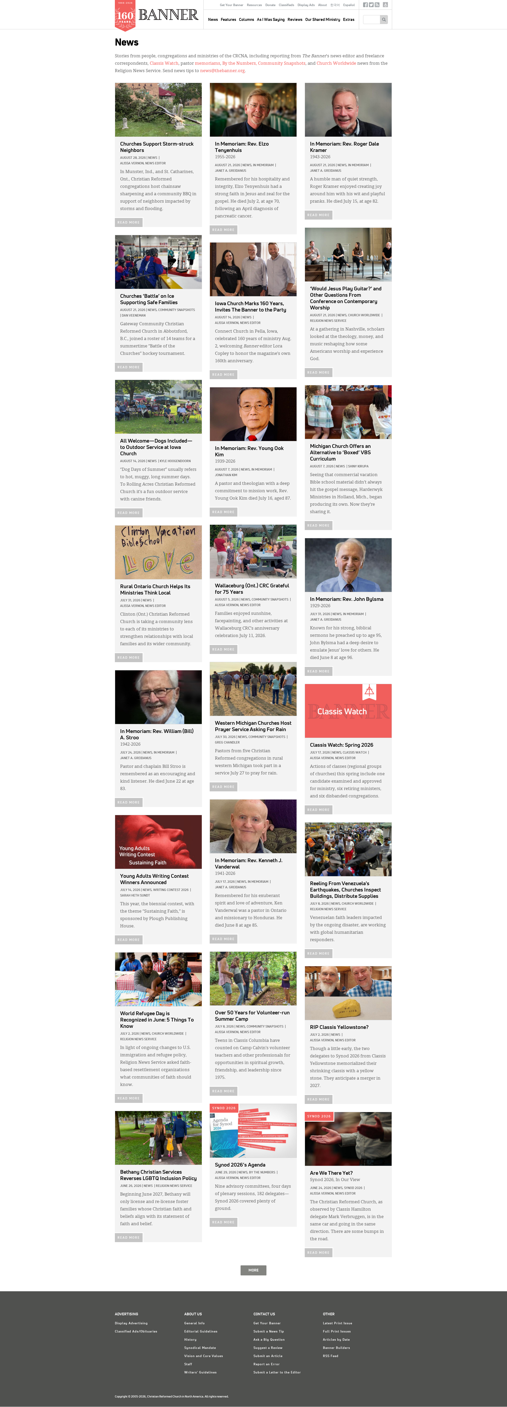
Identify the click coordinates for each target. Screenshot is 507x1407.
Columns (246, 20)
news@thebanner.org (222, 71)
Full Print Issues (337, 1331)
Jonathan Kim (226, 475)
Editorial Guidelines (201, 1331)
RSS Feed (331, 1356)
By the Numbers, (239, 64)
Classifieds (286, 5)
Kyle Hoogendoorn (175, 461)
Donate (270, 5)
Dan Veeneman (133, 315)
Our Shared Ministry (322, 20)
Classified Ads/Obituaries (136, 1331)
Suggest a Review (268, 1348)
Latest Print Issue (337, 1323)
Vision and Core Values (203, 1356)
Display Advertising (131, 1323)
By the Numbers (262, 1172)
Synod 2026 (224, 1108)
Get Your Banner (231, 5)
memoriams (207, 64)
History (190, 1339)
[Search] (384, 19)
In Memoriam (263, 165)
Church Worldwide (336, 64)
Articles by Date (336, 1339)
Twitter (371, 6)
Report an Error (266, 1364)
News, (247, 165)
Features (228, 20)
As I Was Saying (271, 20)
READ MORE (129, 222)
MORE (253, 1270)
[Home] (181, 14)
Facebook (365, 6)
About (322, 5)
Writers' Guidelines (200, 1372)
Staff (188, 1364)
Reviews (295, 20)
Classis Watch (164, 64)
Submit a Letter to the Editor (277, 1372)
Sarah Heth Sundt (135, 895)
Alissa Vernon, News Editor (143, 163)
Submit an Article (268, 1356)
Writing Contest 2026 (171, 890)
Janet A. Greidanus (230, 171)
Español (349, 5)
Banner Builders (336, 1348)
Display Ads (306, 5)
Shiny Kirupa (358, 466)
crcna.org (385, 4)
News (152, 158)
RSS (377, 6)
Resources (254, 5)
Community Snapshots (282, 64)
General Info (194, 1323)
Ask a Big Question (269, 1339)
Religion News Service (328, 321)
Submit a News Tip (268, 1331)
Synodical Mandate (200, 1348)
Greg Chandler (227, 742)
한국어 (335, 5)
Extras (348, 20)
